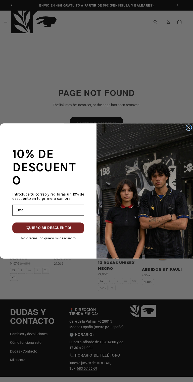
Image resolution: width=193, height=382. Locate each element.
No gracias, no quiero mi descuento (48, 237)
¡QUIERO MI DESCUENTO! (48, 227)
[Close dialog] (188, 127)
